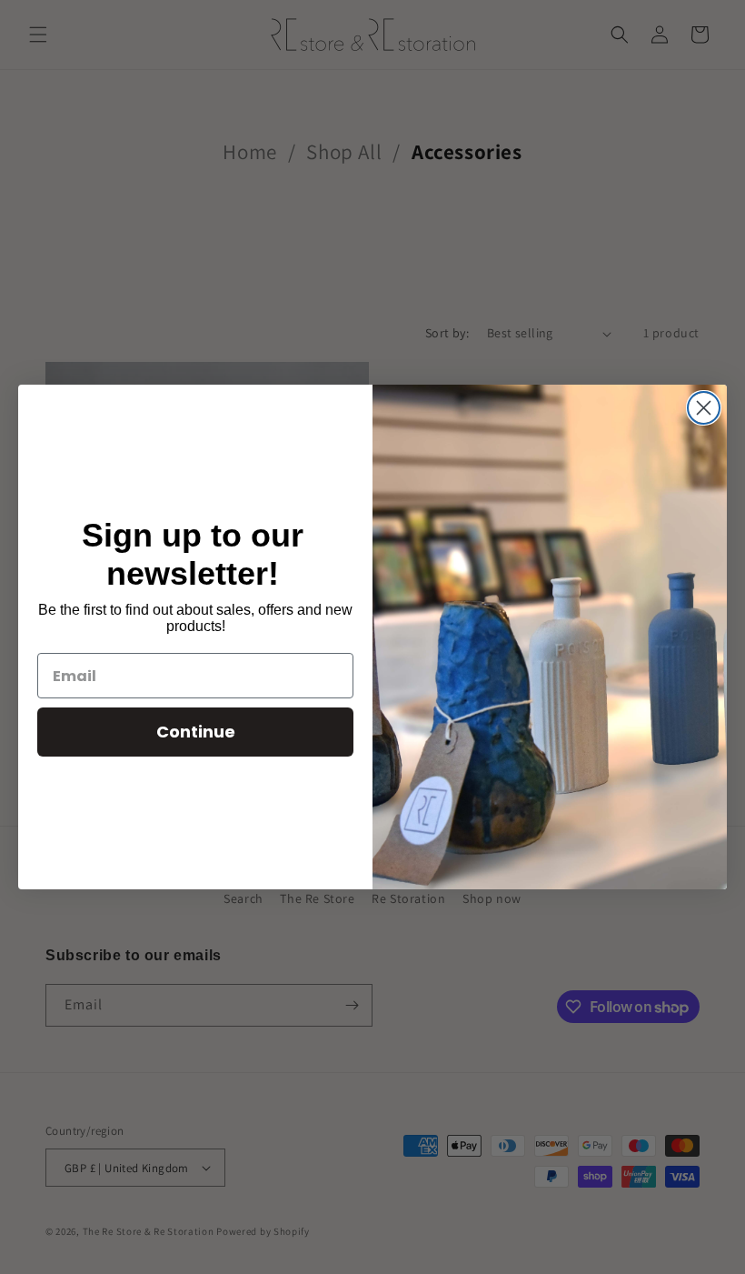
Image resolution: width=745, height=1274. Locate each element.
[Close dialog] (704, 408)
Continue (195, 731)
